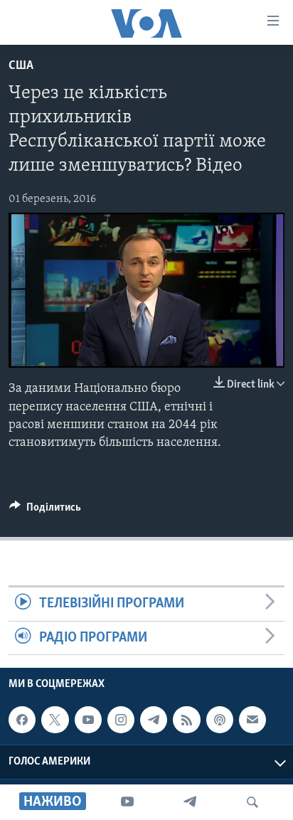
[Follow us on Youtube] (88, 719)
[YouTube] (127, 802)
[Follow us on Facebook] (22, 719)
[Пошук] (252, 802)
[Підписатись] (252, 719)
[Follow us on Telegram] (153, 719)
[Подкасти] (219, 719)
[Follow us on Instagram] (120, 719)
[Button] (45, 510)
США (21, 66)
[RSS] (186, 719)
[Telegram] (190, 802)
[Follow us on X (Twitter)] (54, 719)
